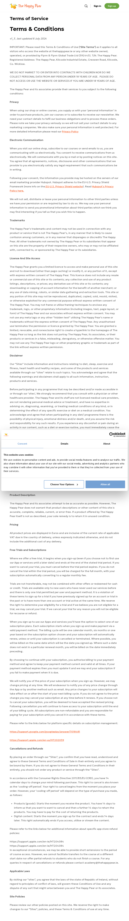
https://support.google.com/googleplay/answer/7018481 (45, 731)
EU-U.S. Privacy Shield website (64, 186)
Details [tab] (64, 443)
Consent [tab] (22, 443)
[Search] (86, 6)
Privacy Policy (70, 131)
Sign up (112, 6)
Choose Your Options (62, 484)
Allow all (105, 484)
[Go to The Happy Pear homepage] (25, 5)
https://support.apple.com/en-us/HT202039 (37, 740)
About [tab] (106, 443)
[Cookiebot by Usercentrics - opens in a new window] (111, 434)
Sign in (97, 6)
